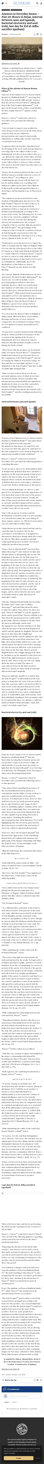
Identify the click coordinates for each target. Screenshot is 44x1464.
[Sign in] (41, 3)
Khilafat (24, 1374)
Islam (19, 1374)
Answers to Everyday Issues (16, 9)
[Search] (37, 3)
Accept (18, 1458)
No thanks (37, 1458)
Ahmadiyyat (14, 1374)
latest (6, 1402)
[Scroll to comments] (38, 34)
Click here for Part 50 (10, 1369)
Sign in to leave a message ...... (20, 1396)
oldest (14, 1402)
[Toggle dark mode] (6, 3)
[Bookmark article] (34, 34)
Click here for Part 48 (11, 63)
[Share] (40, 34)
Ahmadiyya (8, 1374)
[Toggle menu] (3, 3)
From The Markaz (5, 9)
